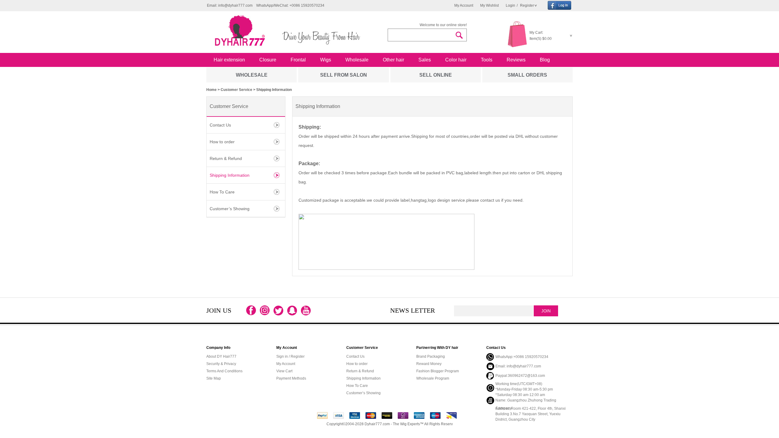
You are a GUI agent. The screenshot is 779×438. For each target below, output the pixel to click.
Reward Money (429, 364)
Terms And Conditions (224, 371)
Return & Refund (226, 158)
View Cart (284, 371)
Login (510, 5)
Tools (486, 59)
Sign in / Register (290, 356)
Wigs (325, 59)
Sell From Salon (343, 75)
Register (526, 5)
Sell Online (435, 75)
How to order (222, 141)
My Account (463, 5)
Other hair (393, 59)
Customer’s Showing (230, 208)
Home (211, 90)
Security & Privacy (221, 364)
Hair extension (229, 59)
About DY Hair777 (221, 356)
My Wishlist (489, 5)
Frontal (298, 59)
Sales (424, 59)
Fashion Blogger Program (437, 371)
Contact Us (220, 125)
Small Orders (527, 75)
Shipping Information (230, 175)
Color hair (455, 59)
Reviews (516, 59)
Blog (545, 59)
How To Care (222, 191)
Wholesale (357, 59)
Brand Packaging (430, 356)
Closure (267, 59)
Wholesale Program (432, 378)
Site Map (213, 378)
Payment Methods (291, 378)
